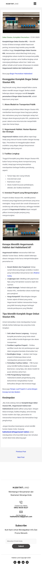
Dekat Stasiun (7, 37)
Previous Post (21, 451)
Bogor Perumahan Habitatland (21, 74)
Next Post (20, 457)
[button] (35, 3)
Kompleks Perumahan (21, 37)
